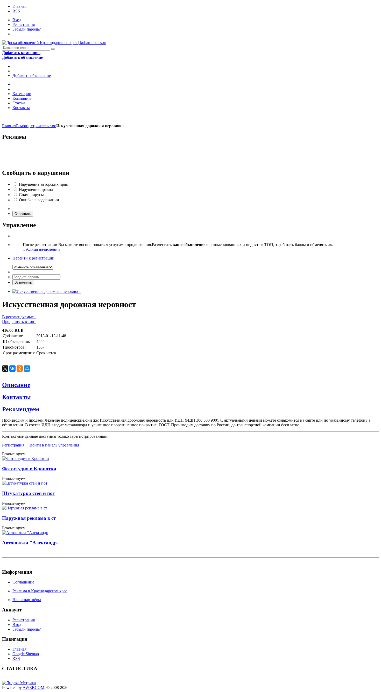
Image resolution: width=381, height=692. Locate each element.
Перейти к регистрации (33, 258)
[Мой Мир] (27, 368)
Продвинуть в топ (19, 321)
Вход (16, 20)
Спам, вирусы (31, 194)
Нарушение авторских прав (43, 184)
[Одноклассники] (20, 368)
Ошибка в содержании (39, 200)
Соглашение (23, 582)
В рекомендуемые (19, 317)
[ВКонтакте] (12, 368)
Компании (21, 98)
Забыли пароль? (26, 29)
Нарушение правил (36, 189)
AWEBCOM (33, 687)
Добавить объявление (31, 75)
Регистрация (23, 24)
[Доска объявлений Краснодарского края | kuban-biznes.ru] (54, 42)
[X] (5, 368)
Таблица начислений (41, 249)
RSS (16, 11)
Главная (19, 6)
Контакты (21, 107)
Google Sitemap (25, 654)
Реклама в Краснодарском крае (39, 591)
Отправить (23, 214)
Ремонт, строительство (36, 126)
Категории (21, 93)
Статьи (18, 103)
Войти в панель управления (54, 445)
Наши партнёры (26, 599)
